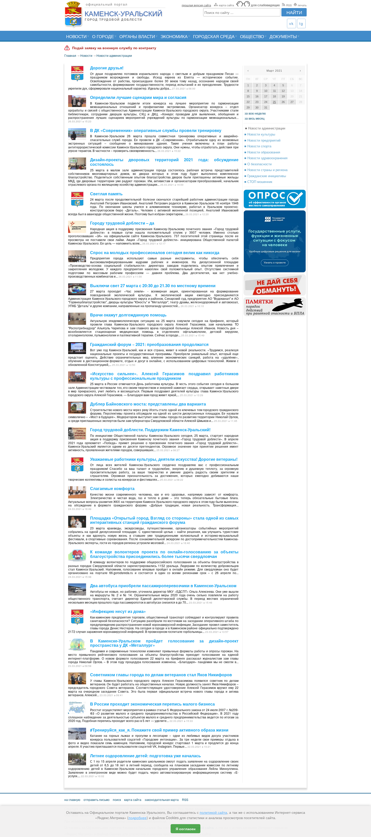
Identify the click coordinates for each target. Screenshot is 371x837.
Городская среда (213, 36)
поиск (117, 799)
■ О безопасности (258, 163)
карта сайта (226, 5)
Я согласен (185, 828)
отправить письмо (97, 799)
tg (301, 23)
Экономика (174, 36)
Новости (76, 36)
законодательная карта (162, 799)
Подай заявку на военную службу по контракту (114, 48)
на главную (72, 799)
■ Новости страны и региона (265, 169)
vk (291, 23)
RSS (289, 5)
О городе (103, 36)
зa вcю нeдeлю (255, 113)
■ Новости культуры (259, 134)
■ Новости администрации (265, 128)
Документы (283, 36)
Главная (70, 55)
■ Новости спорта (257, 146)
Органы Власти (137, 36)
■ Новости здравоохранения (265, 157)
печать (302, 5)
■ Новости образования (262, 152)
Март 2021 (274, 70)
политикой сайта (213, 812)
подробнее (137, 817)
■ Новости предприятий (262, 140)
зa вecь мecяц (254, 118)
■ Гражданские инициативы (265, 175)
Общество (252, 36)
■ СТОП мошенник (258, 181)
